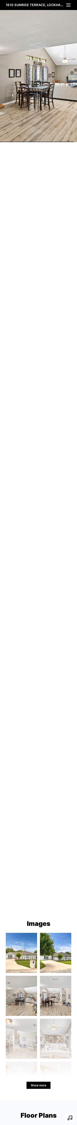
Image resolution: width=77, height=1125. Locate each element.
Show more (38, 1085)
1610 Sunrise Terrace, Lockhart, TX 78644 (36, 5)
